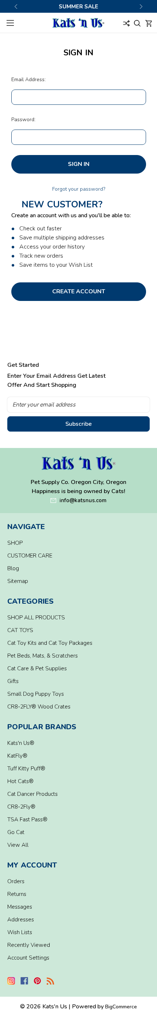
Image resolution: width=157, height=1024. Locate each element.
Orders (15, 881)
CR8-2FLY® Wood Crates (38, 706)
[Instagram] (11, 981)
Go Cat (15, 832)
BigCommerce (121, 1006)
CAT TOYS (20, 630)
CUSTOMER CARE (29, 555)
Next (140, 6)
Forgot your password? (78, 189)
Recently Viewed (28, 945)
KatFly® (17, 755)
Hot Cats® (20, 781)
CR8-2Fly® (21, 806)
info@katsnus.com (83, 500)
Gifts (13, 681)
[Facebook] (24, 981)
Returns (16, 894)
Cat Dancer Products (32, 794)
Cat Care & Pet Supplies (37, 668)
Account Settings (28, 957)
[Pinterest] (37, 981)
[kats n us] (78, 463)
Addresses (20, 919)
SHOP (15, 543)
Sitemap (17, 581)
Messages (19, 906)
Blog (13, 568)
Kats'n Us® (20, 743)
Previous (16, 6)
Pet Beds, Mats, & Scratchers (42, 655)
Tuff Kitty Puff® (26, 768)
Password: (23, 119)
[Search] (137, 22)
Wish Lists (19, 932)
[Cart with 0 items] (148, 22)
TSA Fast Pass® (27, 819)
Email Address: (28, 79)
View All (17, 845)
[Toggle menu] (10, 23)
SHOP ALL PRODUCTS (36, 617)
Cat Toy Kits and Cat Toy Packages (49, 643)
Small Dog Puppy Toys (35, 694)
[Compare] (126, 22)
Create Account (78, 291)
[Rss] (50, 981)
